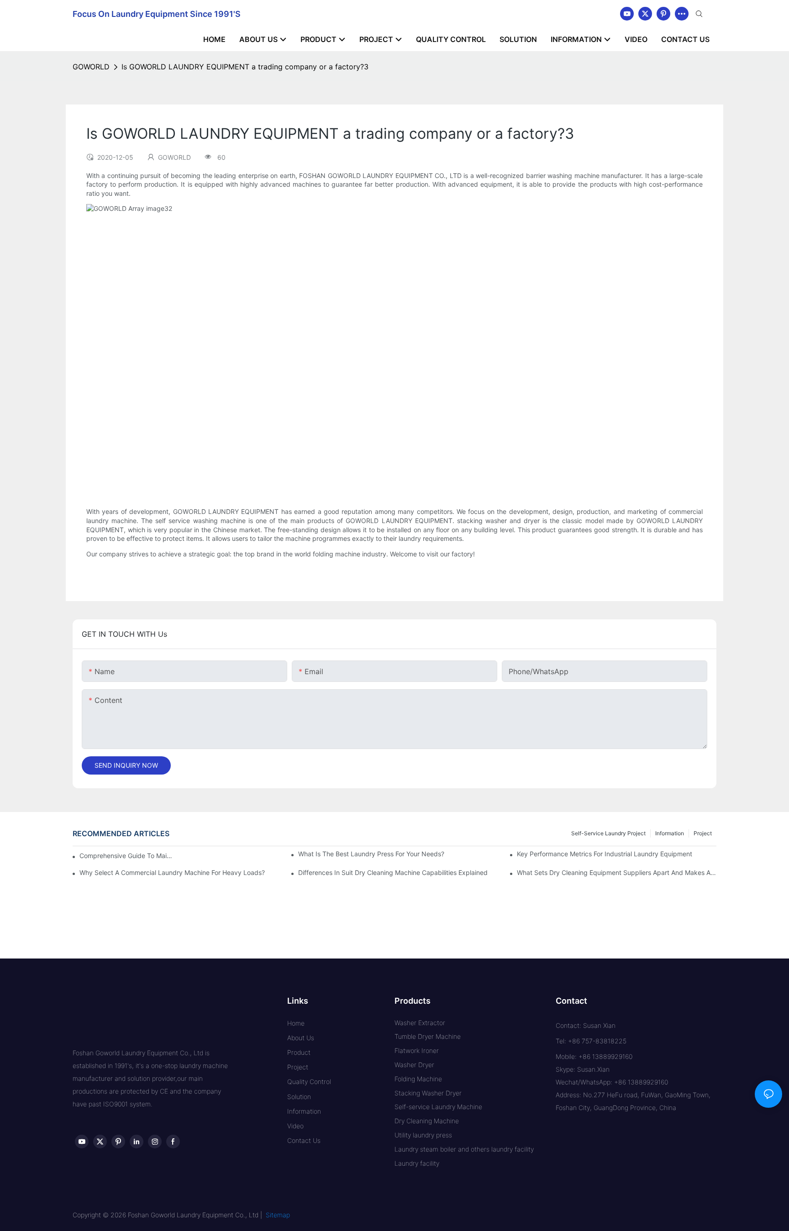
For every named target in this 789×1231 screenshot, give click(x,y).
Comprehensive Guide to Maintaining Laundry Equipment (127, 855)
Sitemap (278, 1215)
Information (669, 833)
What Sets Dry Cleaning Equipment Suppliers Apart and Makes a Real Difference (616, 872)
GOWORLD (91, 66)
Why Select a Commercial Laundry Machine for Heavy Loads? (172, 872)
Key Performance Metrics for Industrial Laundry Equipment (604, 854)
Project (703, 833)
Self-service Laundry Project (608, 833)
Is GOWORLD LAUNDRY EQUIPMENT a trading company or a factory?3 (244, 66)
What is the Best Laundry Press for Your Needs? (371, 854)
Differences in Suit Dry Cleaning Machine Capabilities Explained (393, 872)
